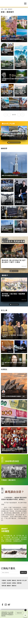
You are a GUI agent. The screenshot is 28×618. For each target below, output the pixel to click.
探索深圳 (10, 196)
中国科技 (4, 173)
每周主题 (5, 239)
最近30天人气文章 (8, 123)
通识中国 (4, 185)
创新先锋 (23, 199)
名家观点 (4, 369)
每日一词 (2, 490)
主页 (2, 9)
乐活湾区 (4, 196)
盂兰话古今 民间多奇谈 (13, 241)
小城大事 (10, 333)
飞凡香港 (10, 225)
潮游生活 (4, 37)
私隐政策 (10, 614)
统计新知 (10, 185)
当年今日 (2, 459)
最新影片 (5, 275)
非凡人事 (17, 199)
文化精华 (4, 583)
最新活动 (14, 585)
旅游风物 (10, 37)
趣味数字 (4, 529)
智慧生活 (23, 226)
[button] (8, 142)
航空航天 (10, 173)
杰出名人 (23, 345)
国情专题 (19, 583)
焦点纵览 (9, 583)
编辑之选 (10, 420)
